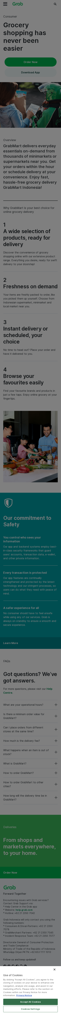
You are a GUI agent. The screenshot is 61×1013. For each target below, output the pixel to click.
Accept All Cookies (30, 1001)
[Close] (54, 969)
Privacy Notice (24, 995)
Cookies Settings (30, 1009)
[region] (30, 989)
